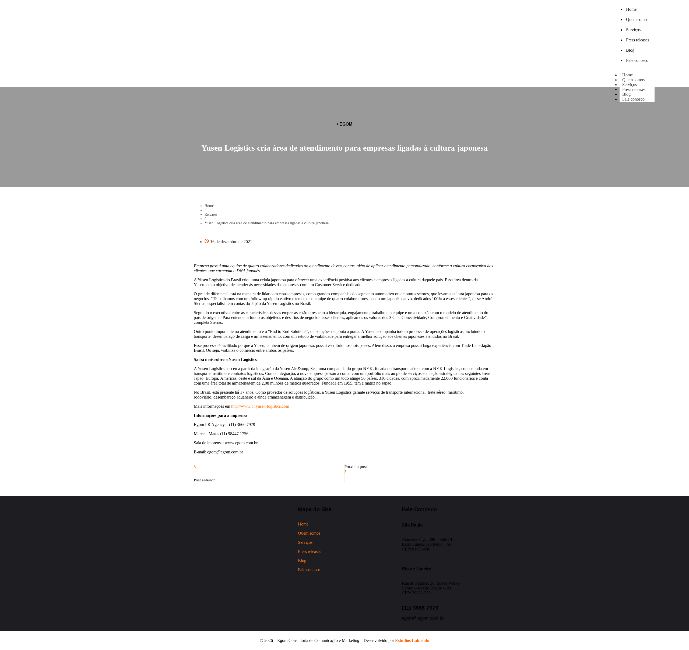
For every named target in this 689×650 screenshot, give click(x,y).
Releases (211, 214)
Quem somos (309, 533)
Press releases (633, 89)
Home (209, 206)
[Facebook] (129, 54)
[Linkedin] (143, 54)
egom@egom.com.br (423, 618)
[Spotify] (158, 54)
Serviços (305, 542)
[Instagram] (114, 54)
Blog (302, 560)
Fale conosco (633, 99)
